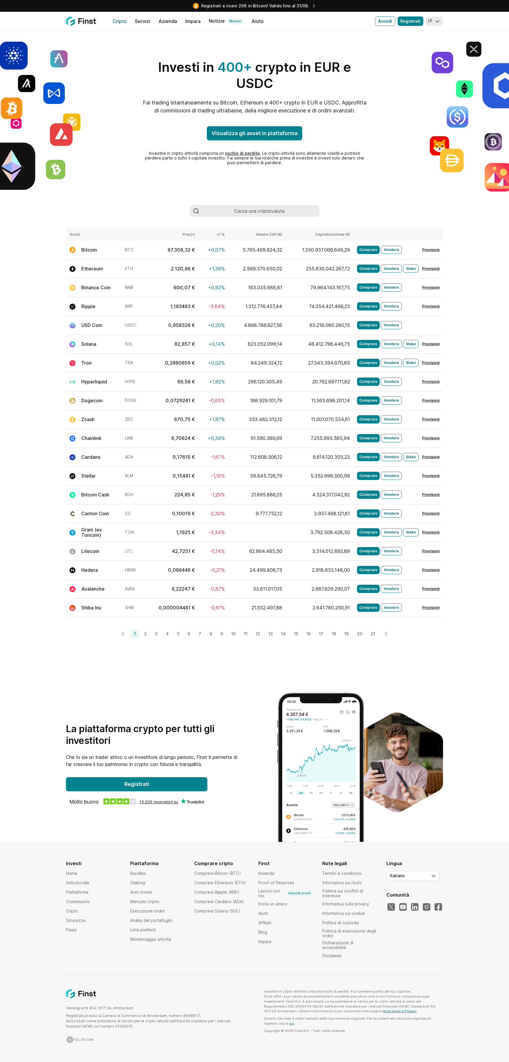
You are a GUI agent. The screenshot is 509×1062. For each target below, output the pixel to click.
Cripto (72, 910)
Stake (411, 268)
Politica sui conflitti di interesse (342, 893)
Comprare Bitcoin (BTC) (217, 873)
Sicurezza (75, 920)
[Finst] (81, 21)
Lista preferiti (143, 929)
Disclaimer (332, 955)
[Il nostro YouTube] (403, 907)
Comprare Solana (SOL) (217, 910)
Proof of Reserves (276, 882)
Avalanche (93, 589)
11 (245, 633)
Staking (137, 882)
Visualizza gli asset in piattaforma (254, 133)
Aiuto (263, 913)
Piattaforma (77, 892)
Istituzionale (77, 882)
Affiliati (264, 922)
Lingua (394, 863)
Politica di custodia (340, 922)
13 (270, 633)
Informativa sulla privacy (345, 903)
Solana (88, 344)
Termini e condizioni (341, 873)
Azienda (266, 873)
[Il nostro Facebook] (438, 907)
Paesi (71, 929)
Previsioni (430, 250)
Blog (262, 932)
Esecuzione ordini (147, 910)
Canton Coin (95, 513)
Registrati (410, 21)
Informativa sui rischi (341, 882)
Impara (264, 941)
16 (308, 633)
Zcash (88, 419)
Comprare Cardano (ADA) (219, 901)
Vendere (391, 249)
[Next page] (386, 634)
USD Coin (91, 325)
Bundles (138, 873)
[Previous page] (123, 634)
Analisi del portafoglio (151, 920)
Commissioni (78, 901)
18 (334, 633)
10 (233, 633)
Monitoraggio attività (150, 939)
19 (346, 633)
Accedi (385, 21)
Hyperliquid (94, 382)
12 (258, 633)
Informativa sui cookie (343, 913)
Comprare (368, 249)
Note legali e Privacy (400, 1011)
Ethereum (92, 269)
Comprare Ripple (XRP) (216, 892)
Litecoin (90, 551)
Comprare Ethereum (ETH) (220, 882)
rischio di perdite (242, 153)
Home (71, 873)
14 (283, 633)
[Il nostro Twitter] (391, 907)
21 (373, 633)
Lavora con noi (284, 893)
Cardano (90, 457)
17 (321, 633)
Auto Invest (141, 892)
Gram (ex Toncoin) (91, 532)
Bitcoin (89, 250)
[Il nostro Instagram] (426, 907)
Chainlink (91, 438)
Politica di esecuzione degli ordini (349, 933)
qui (291, 1023)
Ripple (88, 306)
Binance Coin (96, 287)
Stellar (88, 476)
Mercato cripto (144, 901)
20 (359, 633)
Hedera (89, 570)
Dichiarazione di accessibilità (337, 945)
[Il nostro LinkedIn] (414, 907)
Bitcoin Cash (95, 495)
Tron (86, 363)
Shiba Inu (91, 608)
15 (296, 633)
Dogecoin (92, 400)
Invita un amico (272, 903)
